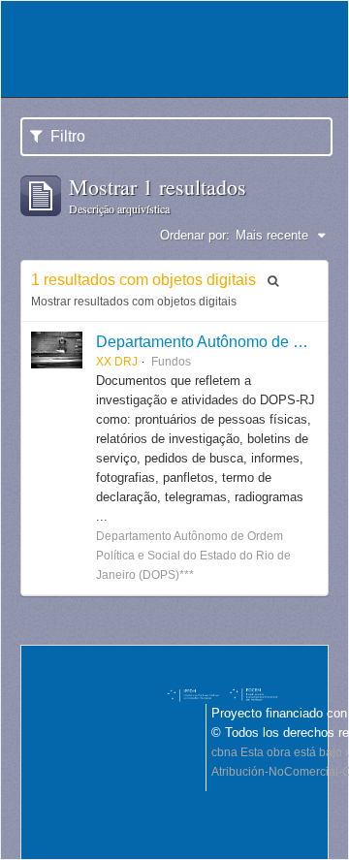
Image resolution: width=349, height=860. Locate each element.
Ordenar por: (195, 235)
